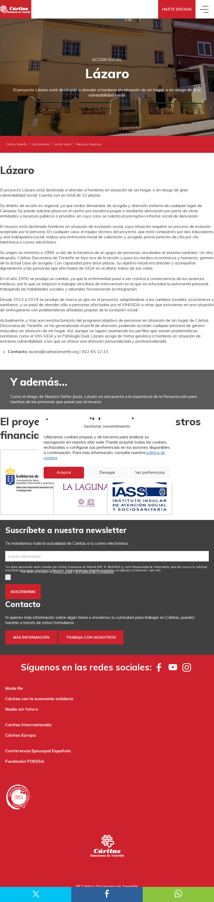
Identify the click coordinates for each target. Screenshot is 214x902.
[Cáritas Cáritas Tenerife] (15, 9)
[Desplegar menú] (204, 9)
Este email (140, 570)
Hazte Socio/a (177, 9)
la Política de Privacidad (94, 572)
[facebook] (159, 667)
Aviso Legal (62, 572)
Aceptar (64, 472)
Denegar (107, 472)
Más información (31, 637)
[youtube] (173, 667)
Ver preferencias (150, 472)
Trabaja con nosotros (91, 637)
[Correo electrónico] (107, 556)
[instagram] (186, 667)
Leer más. (155, 570)
